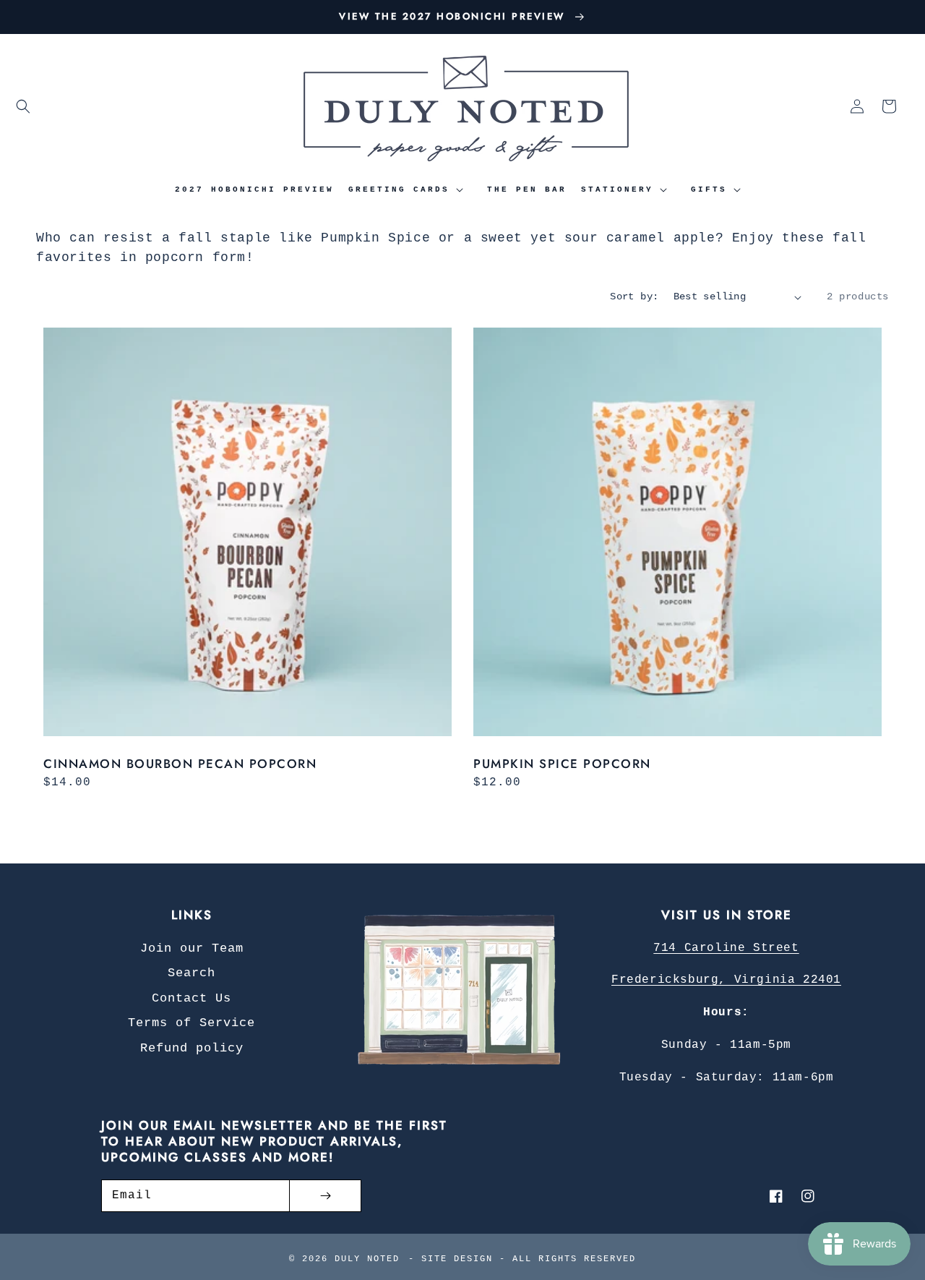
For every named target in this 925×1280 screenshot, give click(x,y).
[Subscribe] (325, 1195)
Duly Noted (367, 1259)
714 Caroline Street (726, 948)
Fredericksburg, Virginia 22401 (726, 979)
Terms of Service (191, 1023)
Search (191, 973)
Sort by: (634, 296)
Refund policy (192, 1048)
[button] (23, 106)
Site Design (457, 1259)
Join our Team (192, 948)
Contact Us (191, 998)
